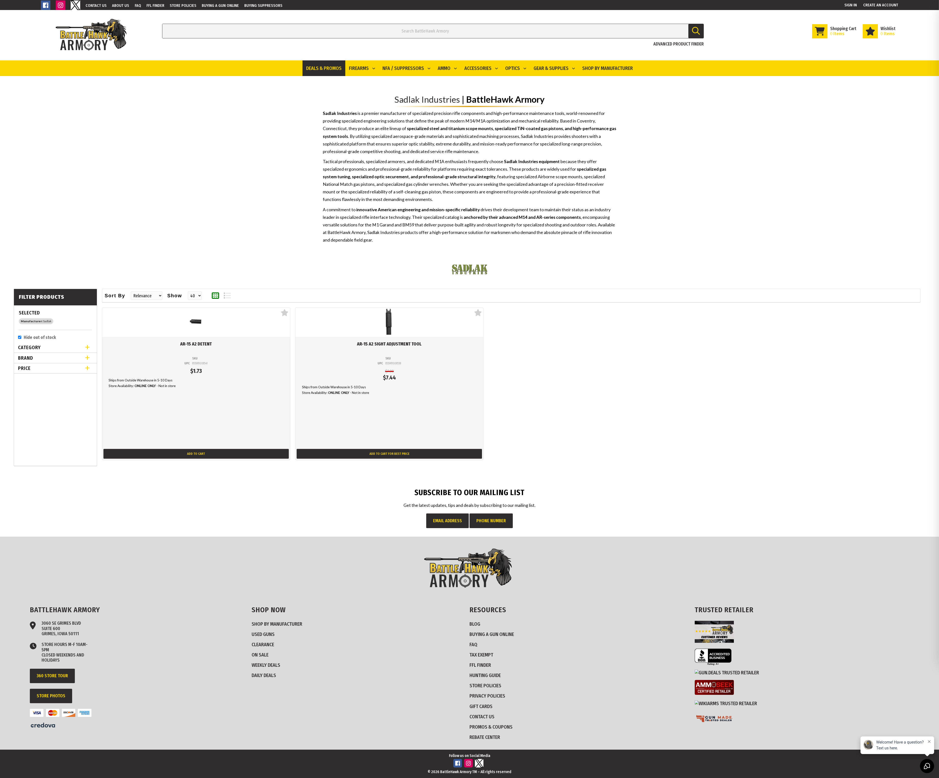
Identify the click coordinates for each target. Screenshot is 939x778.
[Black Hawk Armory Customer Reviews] (716, 641)
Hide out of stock (40, 337)
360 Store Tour (52, 675)
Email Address (447, 520)
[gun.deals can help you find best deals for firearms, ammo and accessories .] (729, 673)
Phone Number (491, 520)
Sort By (115, 295)
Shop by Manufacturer (607, 68)
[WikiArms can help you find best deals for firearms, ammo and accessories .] (728, 704)
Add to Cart (196, 454)
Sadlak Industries (427, 99)
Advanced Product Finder (678, 44)
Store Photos (51, 696)
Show (174, 295)
